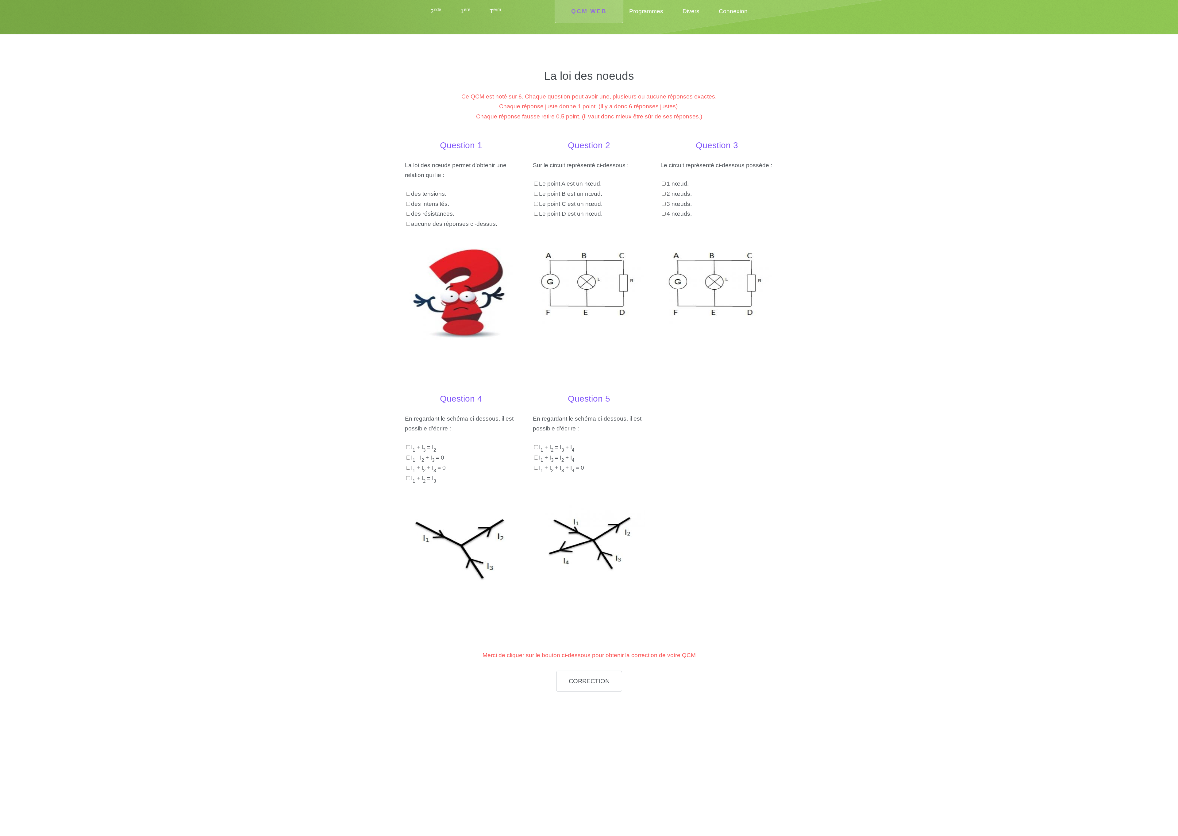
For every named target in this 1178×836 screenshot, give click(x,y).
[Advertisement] (461, 740)
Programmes (646, 11)
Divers (691, 11)
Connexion (733, 11)
